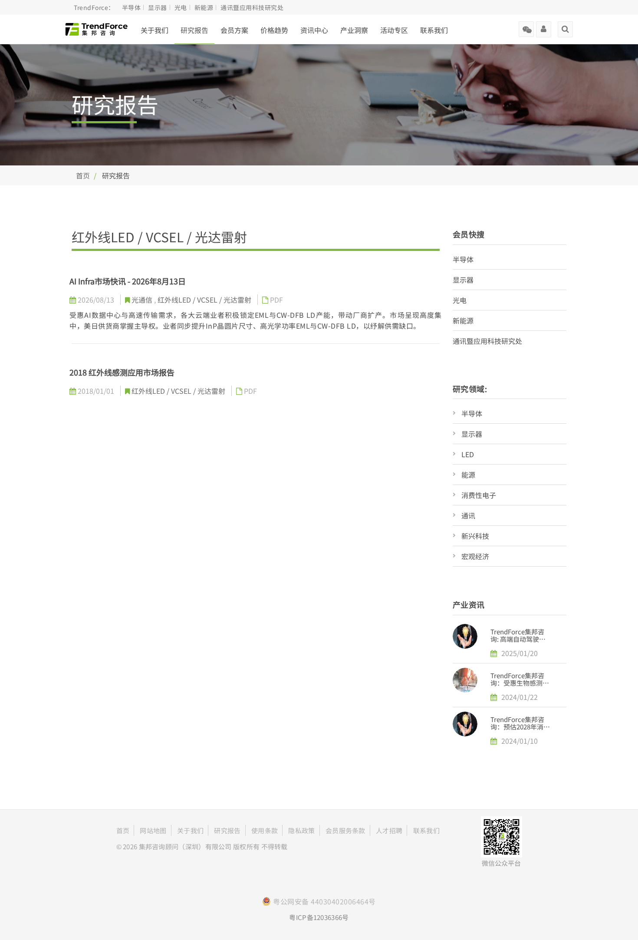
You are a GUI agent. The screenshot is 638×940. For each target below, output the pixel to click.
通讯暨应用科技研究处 (487, 341)
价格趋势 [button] (274, 30)
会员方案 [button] (234, 30)
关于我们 (154, 30)
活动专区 (394, 30)
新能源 (463, 320)
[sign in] (543, 26)
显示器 (463, 279)
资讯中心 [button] (314, 30)
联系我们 (434, 30)
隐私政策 (301, 830)
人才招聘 (389, 830)
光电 (460, 300)
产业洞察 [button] (354, 30)
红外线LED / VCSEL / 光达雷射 (205, 299)
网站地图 (153, 830)
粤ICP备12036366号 (319, 917)
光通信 (143, 299)
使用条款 (264, 830)
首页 (83, 175)
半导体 (463, 259)
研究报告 (194, 30)
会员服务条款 (345, 830)
